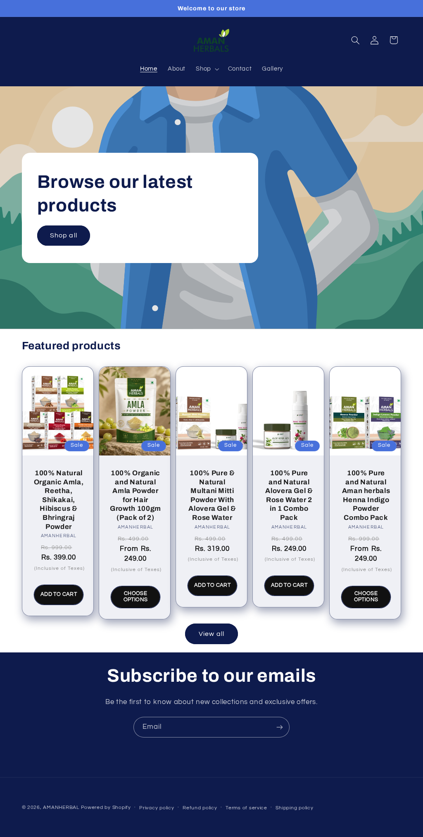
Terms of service (246, 808)
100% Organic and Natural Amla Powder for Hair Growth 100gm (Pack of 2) (135, 495)
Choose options (135, 596)
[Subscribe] (279, 727)
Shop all (63, 235)
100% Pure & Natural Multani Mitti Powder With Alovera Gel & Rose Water (212, 495)
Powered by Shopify (106, 807)
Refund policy (200, 808)
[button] (207, 69)
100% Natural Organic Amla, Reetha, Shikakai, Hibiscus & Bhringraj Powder (58, 500)
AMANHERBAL (61, 807)
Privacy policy (156, 808)
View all (211, 634)
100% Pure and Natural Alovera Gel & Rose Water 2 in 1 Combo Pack (289, 495)
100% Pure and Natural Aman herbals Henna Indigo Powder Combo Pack (366, 495)
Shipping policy (294, 808)
